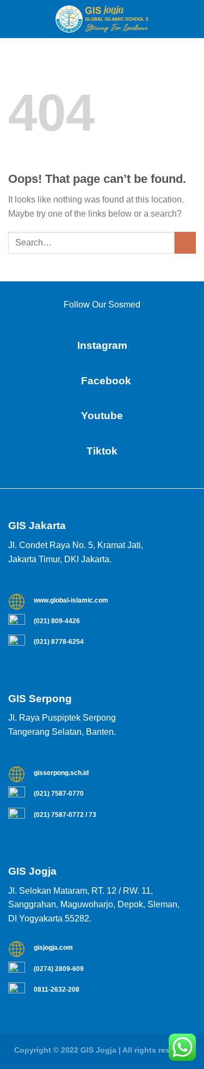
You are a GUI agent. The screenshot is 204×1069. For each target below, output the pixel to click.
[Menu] (14, 18)
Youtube (102, 415)
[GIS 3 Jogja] (102, 19)
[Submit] (185, 242)
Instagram (102, 345)
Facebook (102, 380)
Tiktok (102, 451)
